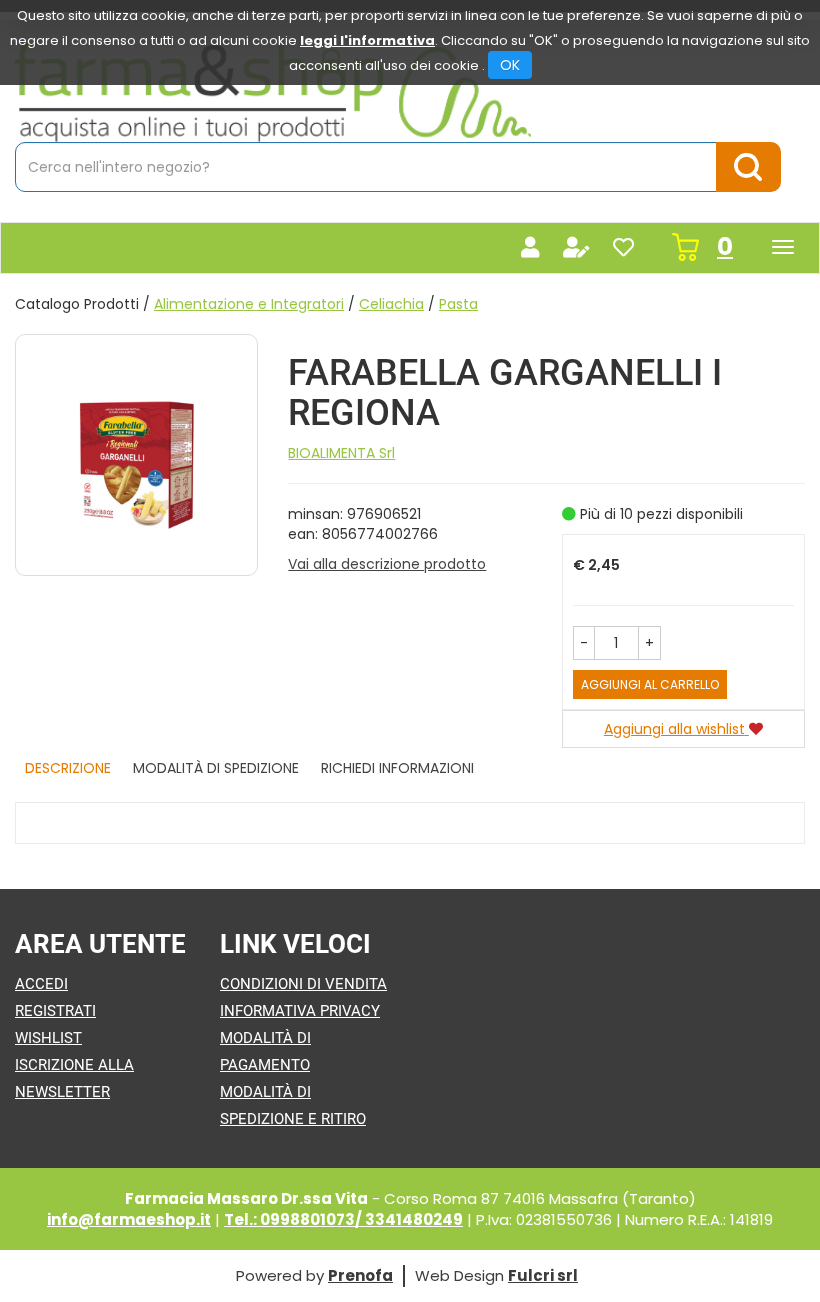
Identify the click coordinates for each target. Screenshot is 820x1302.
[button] (584, 643)
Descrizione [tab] (68, 768)
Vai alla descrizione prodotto (387, 564)
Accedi (41, 984)
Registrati (55, 1011)
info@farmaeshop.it (129, 1219)
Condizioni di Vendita (303, 984)
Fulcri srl (543, 1275)
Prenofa (360, 1275)
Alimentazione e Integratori (249, 304)
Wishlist (48, 1038)
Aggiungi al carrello (650, 684)
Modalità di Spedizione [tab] (216, 768)
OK (510, 65)
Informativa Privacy (300, 1011)
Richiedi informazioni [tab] (397, 768)
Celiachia (391, 304)
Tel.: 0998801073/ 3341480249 (343, 1219)
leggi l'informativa (367, 40)
